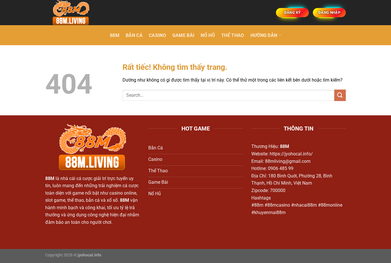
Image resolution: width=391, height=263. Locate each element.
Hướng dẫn (263, 35)
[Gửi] (340, 95)
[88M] (73, 12)
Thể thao (232, 35)
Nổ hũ (208, 35)
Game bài (183, 35)
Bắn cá (134, 35)
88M (114, 35)
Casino (157, 35)
